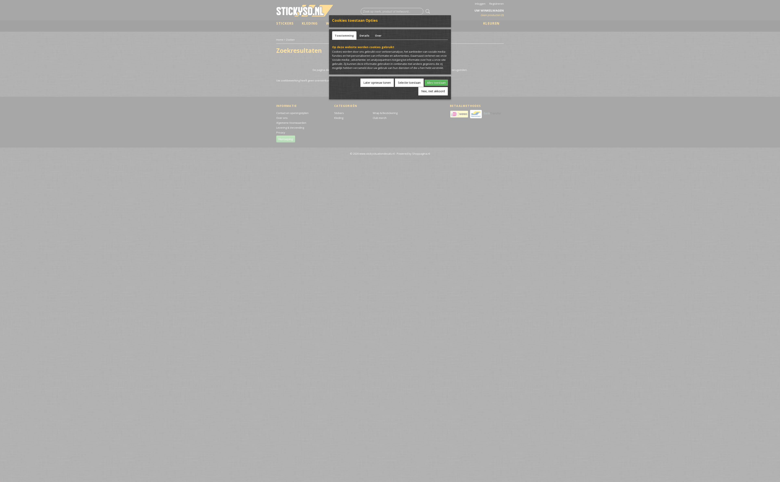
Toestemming (344, 35)
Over (378, 35)
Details (364, 35)
